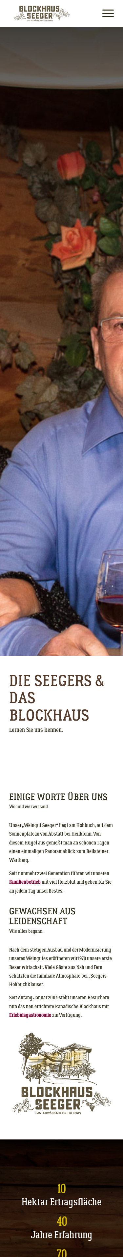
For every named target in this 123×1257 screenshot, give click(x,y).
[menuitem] (105, 13)
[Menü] (105, 13)
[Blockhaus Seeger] (51, 13)
